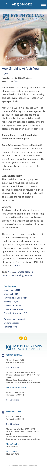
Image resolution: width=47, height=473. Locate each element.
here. (17, 265)
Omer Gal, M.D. (11, 293)
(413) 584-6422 (22, 4)
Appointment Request (14, 319)
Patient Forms (10, 326)
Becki (16, 81)
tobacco (28, 275)
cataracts (19, 271)
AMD (10, 271)
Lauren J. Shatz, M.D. (13, 305)
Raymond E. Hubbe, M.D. (15, 297)
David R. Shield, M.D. (13, 309)
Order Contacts (11, 322)
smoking (19, 275)
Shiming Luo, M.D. (12, 301)
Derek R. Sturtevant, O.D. (16, 313)
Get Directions (12, 367)
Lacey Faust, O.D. (12, 290)
